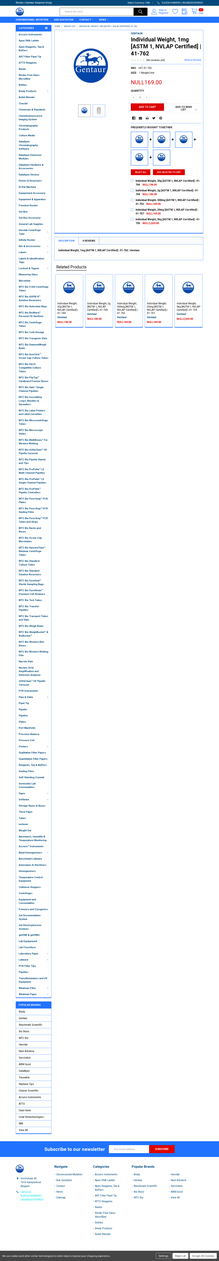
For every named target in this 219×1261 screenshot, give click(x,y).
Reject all (180, 1256)
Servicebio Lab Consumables (27, 785)
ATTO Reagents (28, 62)
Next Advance (26, 1051)
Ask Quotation (63, 19)
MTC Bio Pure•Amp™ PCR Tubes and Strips (33, 520)
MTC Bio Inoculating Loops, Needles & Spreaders (30, 401)
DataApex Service (29, 174)
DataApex (24, 1070)
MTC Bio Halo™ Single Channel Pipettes (31, 389)
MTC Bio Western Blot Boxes (31, 643)
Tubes (22, 818)
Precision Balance (29, 734)
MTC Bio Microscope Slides (31, 432)
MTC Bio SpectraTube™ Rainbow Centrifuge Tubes (32, 551)
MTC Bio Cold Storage (31, 332)
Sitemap (61, 1197)
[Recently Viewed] (186, 11)
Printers (23, 746)
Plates (22, 721)
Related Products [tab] (71, 267)
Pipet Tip (24, 703)
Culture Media (27, 135)
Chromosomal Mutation (32, 19)
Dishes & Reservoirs (30, 180)
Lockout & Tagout (29, 268)
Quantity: (137, 90)
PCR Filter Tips (27, 966)
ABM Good (25, 1064)
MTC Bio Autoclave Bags (33, 306)
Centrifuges (25, 893)
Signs (22, 793)
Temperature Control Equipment (31, 879)
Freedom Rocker (28, 205)
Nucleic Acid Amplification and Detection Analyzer (30, 671)
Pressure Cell (26, 740)
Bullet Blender (27, 97)
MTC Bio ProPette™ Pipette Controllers (30, 490)
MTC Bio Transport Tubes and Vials (33, 618)
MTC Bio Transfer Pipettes (29, 608)
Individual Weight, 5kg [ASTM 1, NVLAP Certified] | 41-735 (188, 306)
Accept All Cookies (203, 1256)
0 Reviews (89, 240)
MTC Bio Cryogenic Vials (33, 338)
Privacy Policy (180, 1249)
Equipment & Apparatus (32, 199)
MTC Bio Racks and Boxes (30, 530)
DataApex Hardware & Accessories (31, 166)
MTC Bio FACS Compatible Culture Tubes (30, 368)
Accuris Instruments (30, 34)
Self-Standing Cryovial (31, 777)
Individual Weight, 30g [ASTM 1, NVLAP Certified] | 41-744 (67, 308)
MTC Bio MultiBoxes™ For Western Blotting (33, 442)
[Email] (140, 118)
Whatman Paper (28, 994)
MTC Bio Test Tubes (30, 600)
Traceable (24, 1077)
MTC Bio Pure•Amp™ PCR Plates (33, 500)
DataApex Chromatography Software (28, 145)
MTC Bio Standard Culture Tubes (29, 563)
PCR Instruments (28, 690)
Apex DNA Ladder (29, 40)
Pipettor (23, 715)
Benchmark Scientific (30, 1024)
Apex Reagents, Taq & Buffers (31, 48)
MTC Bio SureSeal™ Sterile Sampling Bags (31, 582)
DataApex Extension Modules (30, 157)
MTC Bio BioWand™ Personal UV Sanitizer (31, 314)
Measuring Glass (28, 274)
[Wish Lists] (177, 11)
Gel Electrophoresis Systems (30, 927)
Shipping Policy (86, 1249)
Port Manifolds (27, 727)
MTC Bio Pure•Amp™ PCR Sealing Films (33, 510)
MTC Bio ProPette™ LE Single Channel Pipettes (32, 481)
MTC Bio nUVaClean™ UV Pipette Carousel (33, 451)
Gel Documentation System (30, 917)
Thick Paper (26, 811)
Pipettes (23, 972)
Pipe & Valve (26, 697)
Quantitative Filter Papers (33, 758)
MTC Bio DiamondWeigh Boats (32, 346)
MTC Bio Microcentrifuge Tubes (33, 422)
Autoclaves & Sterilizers (32, 865)
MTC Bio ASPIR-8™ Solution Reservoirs (30, 298)
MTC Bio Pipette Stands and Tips (32, 461)
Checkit (23, 103)
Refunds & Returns (132, 1249)
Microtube (24, 280)
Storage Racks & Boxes (32, 805)
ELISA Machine (27, 187)
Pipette (23, 709)
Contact (85, 19)
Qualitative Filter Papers (32, 752)
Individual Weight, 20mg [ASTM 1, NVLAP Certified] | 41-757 (157, 308)
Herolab (23, 1044)
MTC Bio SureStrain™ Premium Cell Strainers (32, 592)
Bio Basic (24, 1031)
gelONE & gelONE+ (29, 935)
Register (163, 13)
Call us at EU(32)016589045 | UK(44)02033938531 (32, 1195)
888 (21, 1123)
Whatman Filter (27, 988)
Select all (140, 172)
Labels (22, 252)
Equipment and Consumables (27, 901)
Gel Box (23, 211)
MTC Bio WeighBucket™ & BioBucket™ (33, 634)
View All (23, 1130)
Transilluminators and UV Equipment (33, 980)
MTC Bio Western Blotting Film (33, 653)
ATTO (22, 1103)
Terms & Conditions (39, 1249)
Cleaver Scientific (28, 1090)
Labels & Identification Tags (31, 260)
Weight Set (25, 830)
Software (24, 799)
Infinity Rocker (27, 240)
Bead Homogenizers (30, 852)
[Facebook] (134, 118)
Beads (22, 69)
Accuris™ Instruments (31, 846)
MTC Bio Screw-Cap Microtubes (30, 539)
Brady (22, 1011)
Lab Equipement (28, 941)
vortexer (23, 824)
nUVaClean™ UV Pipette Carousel (32, 683)
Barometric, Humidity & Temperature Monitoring (32, 838)
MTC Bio (23, 1037)
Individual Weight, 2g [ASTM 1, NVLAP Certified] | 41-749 (98, 306)
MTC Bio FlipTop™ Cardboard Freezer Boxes (33, 379)
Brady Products (27, 91)
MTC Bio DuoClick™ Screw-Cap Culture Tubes (33, 356)
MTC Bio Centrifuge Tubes (30, 324)
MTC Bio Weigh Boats (31, 626)
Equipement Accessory (32, 193)
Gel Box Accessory (30, 217)
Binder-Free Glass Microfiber (29, 77)
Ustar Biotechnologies (31, 1116)
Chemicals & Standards (32, 109)
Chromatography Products (28, 127)
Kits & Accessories (29, 246)
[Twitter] (154, 118)
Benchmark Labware (30, 858)
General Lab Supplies (31, 224)
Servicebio (25, 1057)
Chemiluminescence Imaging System (30, 117)
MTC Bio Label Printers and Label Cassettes (32, 412)
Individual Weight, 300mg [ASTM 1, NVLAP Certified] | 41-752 (127, 308)
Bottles (23, 84)
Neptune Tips (26, 1084)
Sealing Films (26, 771)
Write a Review (192, 59)
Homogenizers (27, 871)
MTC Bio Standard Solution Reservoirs (30, 572)
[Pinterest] (161, 118)
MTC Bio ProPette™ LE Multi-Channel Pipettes (32, 471)
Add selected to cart (169, 172)
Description (67, 240)
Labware (23, 959)
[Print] (147, 118)
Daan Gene (25, 1110)
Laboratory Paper (28, 953)
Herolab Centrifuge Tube (30, 232)
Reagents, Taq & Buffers (33, 765)
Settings (163, 1256)
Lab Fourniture (27, 947)
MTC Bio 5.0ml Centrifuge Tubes (33, 288)
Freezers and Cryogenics (33, 909)
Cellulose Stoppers (30, 887)
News (102, 19)
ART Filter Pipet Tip (30, 56)
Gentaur (23, 1018)
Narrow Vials (26, 661)
